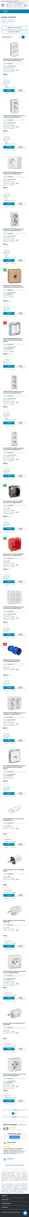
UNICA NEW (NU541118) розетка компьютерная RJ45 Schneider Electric (12, 340)
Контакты (17, 1)
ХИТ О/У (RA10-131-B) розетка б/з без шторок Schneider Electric (14, 972)
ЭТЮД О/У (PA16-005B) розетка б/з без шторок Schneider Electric (13, 59)
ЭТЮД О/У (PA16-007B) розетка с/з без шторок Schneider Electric (13, 229)
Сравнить (13, 93)
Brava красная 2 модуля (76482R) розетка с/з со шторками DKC (13, 554)
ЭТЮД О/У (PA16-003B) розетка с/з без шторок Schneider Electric (13, 173)
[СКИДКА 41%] (14, 544)
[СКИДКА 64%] (14, 650)
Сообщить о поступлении (10, 841)
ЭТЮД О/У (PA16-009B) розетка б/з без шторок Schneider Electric (13, 449)
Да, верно (10, 5)
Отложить (6, 93)
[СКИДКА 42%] (14, 491)
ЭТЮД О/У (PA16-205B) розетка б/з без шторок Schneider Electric (13, 607)
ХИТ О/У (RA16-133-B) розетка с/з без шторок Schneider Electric (14, 1075)
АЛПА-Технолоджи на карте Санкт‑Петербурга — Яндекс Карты (15, 1168)
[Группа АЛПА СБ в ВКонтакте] (6, 1215)
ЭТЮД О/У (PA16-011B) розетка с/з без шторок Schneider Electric (13, 392)
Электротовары (11, 21)
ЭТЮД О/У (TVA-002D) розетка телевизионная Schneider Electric (13, 286)
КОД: (5, 63)
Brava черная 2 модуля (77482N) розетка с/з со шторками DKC (13, 501)
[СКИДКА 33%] (14, 276)
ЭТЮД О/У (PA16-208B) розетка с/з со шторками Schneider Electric (14, 713)
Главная (3, 20)
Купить (9, 90)
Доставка (12, 1)
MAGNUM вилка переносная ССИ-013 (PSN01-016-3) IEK (11, 660)
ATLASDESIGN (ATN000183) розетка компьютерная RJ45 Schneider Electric (14, 767)
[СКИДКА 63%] (14, 328)
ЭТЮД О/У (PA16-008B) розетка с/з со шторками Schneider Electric (14, 116)
